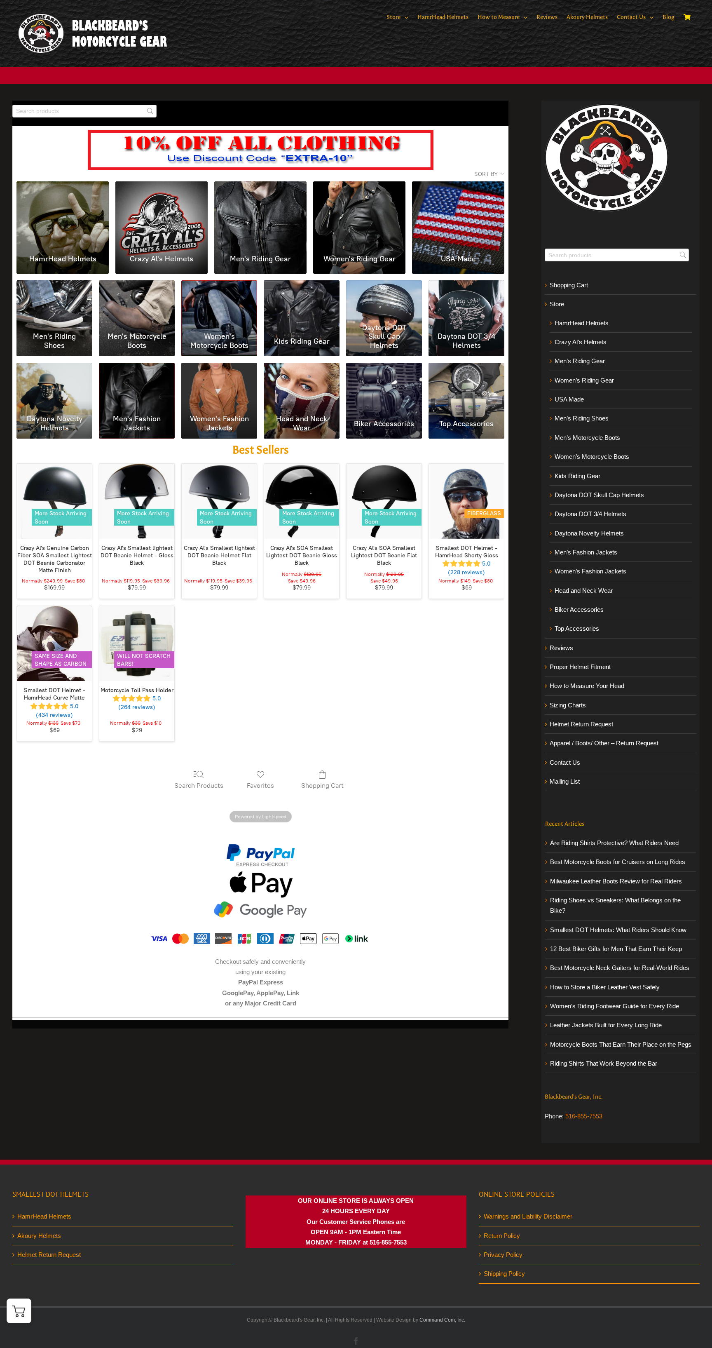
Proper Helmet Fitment (580, 666)
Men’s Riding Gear (580, 360)
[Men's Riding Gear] (260, 191)
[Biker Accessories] (384, 368)
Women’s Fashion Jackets (590, 571)
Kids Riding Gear (577, 475)
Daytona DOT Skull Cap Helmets (599, 494)
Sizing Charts (568, 705)
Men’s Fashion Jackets (586, 552)
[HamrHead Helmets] (63, 191)
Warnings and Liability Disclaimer (528, 1216)
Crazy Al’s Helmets (581, 341)
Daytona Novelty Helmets (589, 533)
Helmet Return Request (581, 724)
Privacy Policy (503, 1254)
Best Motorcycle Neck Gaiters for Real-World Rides (619, 967)
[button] (19, 1311)
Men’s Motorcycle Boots (587, 437)
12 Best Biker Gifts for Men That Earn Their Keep (616, 948)
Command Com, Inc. (442, 1320)
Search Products (198, 785)
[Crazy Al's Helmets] (161, 191)
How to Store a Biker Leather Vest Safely (605, 987)
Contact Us (565, 762)
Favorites (260, 785)
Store (557, 304)
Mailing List (565, 781)
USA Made (569, 399)
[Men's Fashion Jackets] (137, 368)
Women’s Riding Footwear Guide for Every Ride (614, 1006)
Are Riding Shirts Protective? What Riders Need (614, 842)
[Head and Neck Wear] (302, 368)
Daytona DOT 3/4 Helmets (590, 513)
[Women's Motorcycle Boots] (219, 285)
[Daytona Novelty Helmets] (54, 368)
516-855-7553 (583, 1116)
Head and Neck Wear (584, 590)
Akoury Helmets (39, 1235)
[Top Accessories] (466, 368)
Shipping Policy (504, 1273)
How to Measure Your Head (587, 685)
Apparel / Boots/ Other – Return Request (604, 743)
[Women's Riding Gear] (359, 191)
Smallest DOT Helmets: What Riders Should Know (618, 929)
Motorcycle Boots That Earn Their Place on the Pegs (620, 1044)
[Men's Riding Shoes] (54, 285)
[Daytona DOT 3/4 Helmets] (466, 285)
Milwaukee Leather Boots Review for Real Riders (616, 881)
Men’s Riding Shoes (582, 418)
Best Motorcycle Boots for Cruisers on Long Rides (617, 861)
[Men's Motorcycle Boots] (137, 285)
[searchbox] (84, 111)
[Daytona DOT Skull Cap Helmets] (384, 285)
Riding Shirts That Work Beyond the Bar (603, 1063)
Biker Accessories (579, 609)
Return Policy (502, 1235)
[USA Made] (458, 191)
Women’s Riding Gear (584, 380)
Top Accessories (577, 628)
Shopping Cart (322, 785)
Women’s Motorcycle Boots (592, 456)
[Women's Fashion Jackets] (219, 368)
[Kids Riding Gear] (302, 285)
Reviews (561, 647)
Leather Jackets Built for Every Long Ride (606, 1025)
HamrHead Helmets (582, 322)
